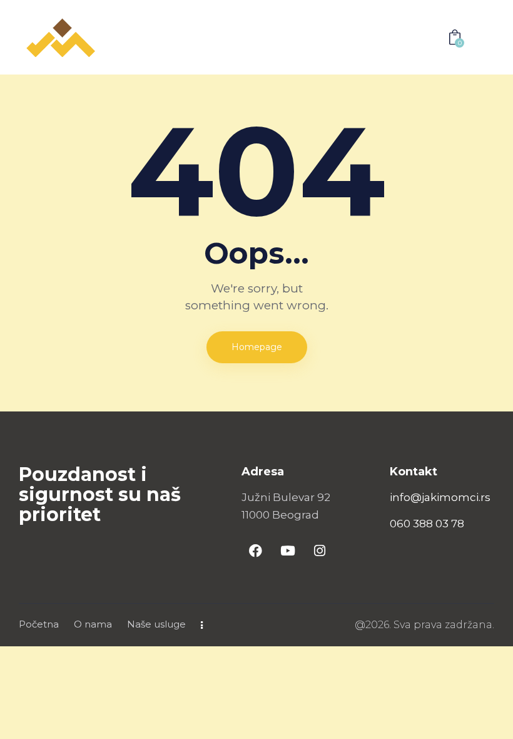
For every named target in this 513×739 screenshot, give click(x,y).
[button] (426, 37)
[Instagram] (319, 551)
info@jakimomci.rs (440, 497)
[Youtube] (287, 551)
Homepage (256, 347)
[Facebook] (255, 551)
